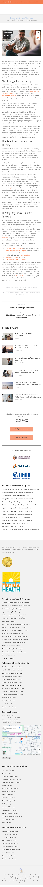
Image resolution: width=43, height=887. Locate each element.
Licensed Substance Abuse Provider (27, 877)
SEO (5, 875)
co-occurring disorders (9, 188)
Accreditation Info (8, 552)
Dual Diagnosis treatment (14, 249)
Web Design (12, 875)
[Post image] (8, 337)
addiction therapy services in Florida (15, 292)
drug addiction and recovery (33, 292)
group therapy (34, 91)
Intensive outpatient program (15, 260)
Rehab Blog (7, 35)
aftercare (5, 238)
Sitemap (6, 879)
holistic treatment (8, 94)
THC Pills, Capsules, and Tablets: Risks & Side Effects (26, 347)
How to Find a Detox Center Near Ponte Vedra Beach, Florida (26, 372)
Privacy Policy (34, 875)
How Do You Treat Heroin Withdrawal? (23, 335)
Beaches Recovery (23, 875)
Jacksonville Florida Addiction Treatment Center (24, 879)
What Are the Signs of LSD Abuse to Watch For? (27, 359)
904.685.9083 (17, 722)
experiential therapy (9, 96)
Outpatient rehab (11, 257)
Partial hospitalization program (15, 251)
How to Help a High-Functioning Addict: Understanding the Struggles (28, 396)
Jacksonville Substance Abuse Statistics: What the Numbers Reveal (28, 384)
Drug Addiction (8, 32)
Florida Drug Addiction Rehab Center (13, 881)
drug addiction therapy (21, 294)
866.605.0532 (20, 276)
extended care (26, 255)
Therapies (7, 38)
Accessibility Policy (10, 877)
